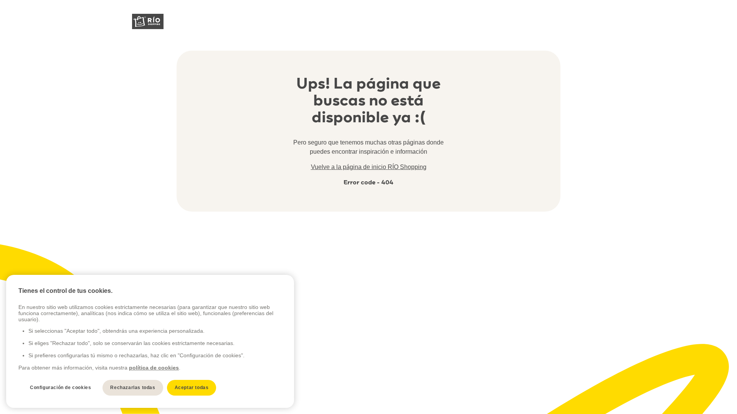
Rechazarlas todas (132, 387)
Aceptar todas (192, 387)
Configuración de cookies (60, 387)
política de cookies (154, 368)
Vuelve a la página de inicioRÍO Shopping (368, 167)
